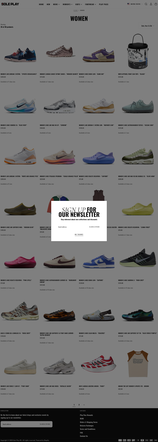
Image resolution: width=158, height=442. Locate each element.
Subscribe (94, 227)
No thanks (79, 234)
